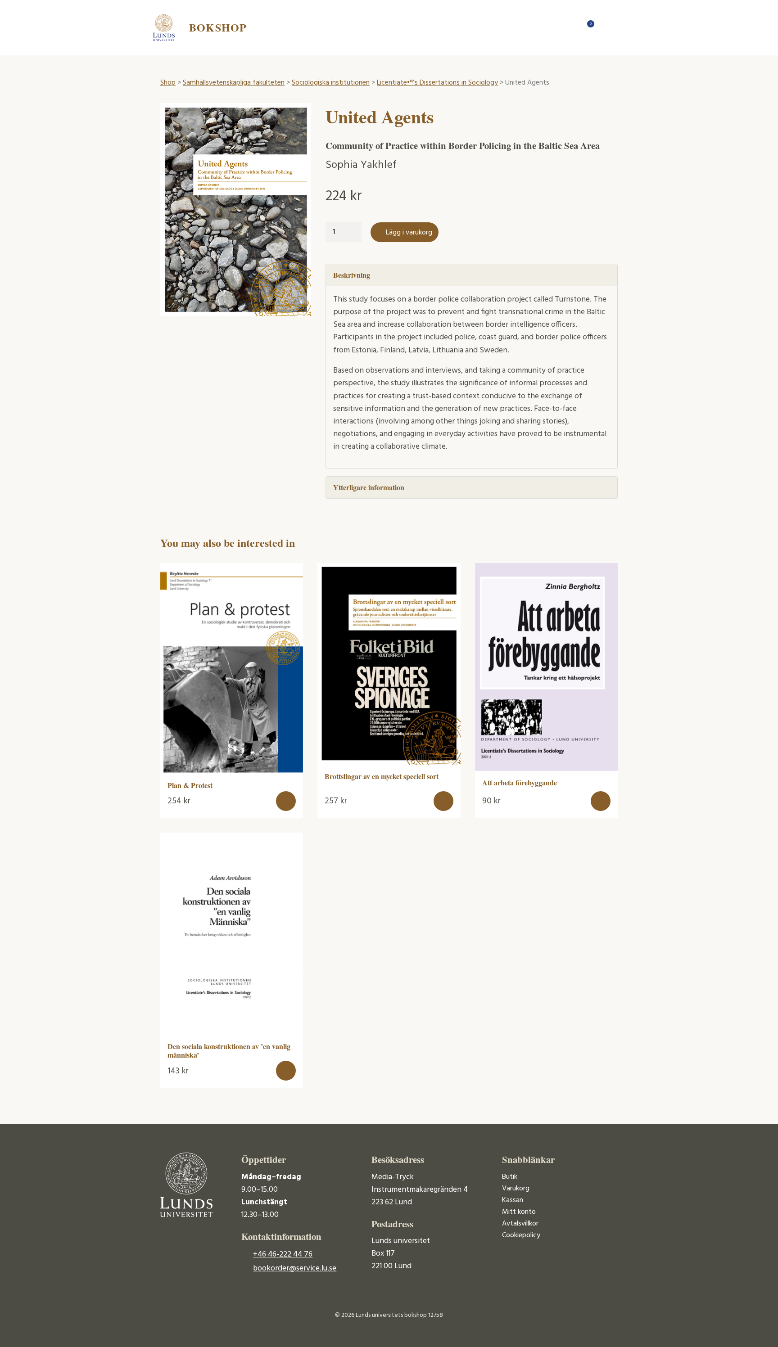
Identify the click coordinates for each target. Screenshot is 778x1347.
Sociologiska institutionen (331, 83)
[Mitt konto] (605, 27)
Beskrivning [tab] (351, 275)
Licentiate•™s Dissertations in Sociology (437, 83)
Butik (509, 1177)
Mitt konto (519, 1212)
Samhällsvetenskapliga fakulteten (234, 83)
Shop (168, 83)
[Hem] (569, 27)
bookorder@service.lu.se (294, 1268)
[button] (286, 801)
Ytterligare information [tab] (368, 487)
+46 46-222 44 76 (282, 1254)
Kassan (512, 1200)
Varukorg (515, 1188)
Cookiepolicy (521, 1235)
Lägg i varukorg (409, 233)
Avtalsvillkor (520, 1224)
